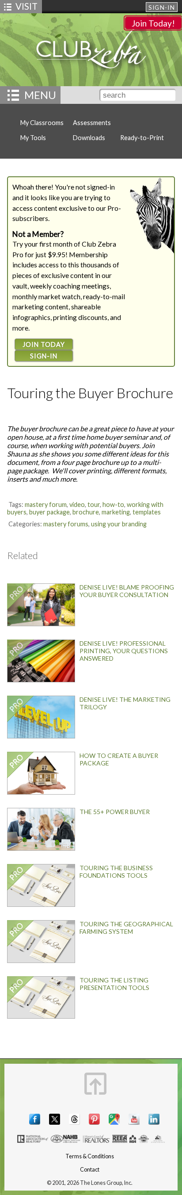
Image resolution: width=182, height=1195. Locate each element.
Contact (89, 1169)
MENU (40, 94)
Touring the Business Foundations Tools (116, 871)
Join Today (44, 344)
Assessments (92, 122)
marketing (116, 512)
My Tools (33, 137)
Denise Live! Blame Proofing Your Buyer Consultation (127, 590)
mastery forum (46, 504)
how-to (113, 504)
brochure (85, 512)
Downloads (89, 137)
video (77, 504)
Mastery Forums (65, 524)
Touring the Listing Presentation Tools (114, 983)
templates (147, 512)
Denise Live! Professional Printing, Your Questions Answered (124, 650)
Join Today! (153, 23)
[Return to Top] (95, 1084)
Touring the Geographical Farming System (126, 927)
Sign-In (161, 7)
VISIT (26, 6)
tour (93, 504)
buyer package (49, 512)
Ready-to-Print (142, 137)
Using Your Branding (119, 524)
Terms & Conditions (89, 1156)
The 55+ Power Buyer (115, 811)
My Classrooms (42, 122)
